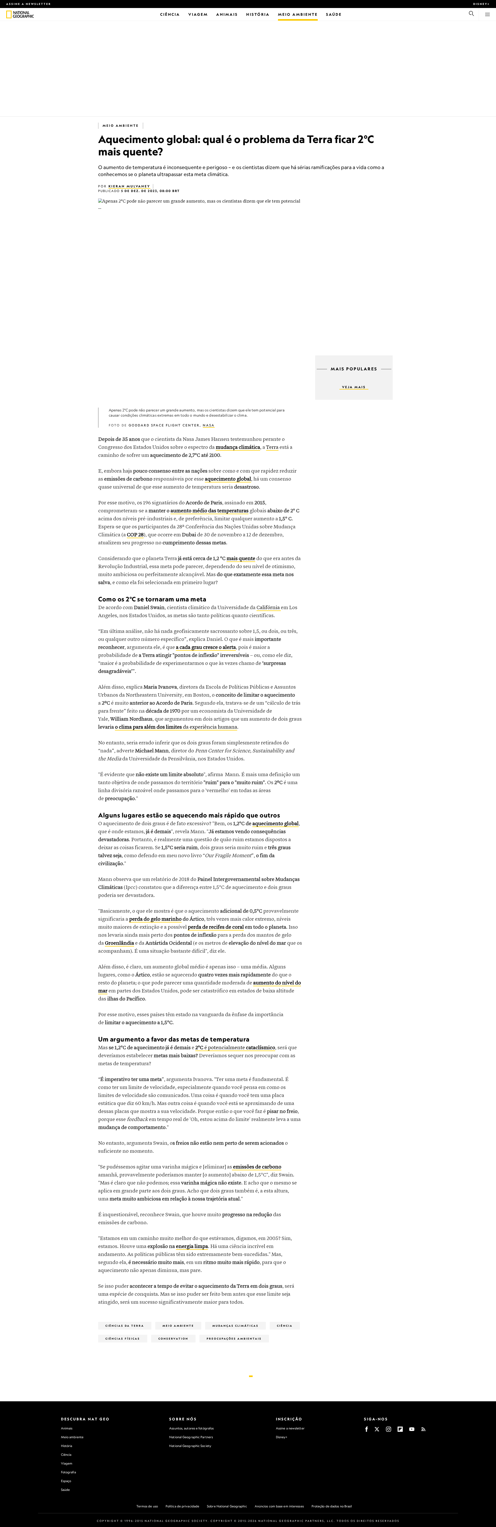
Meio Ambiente (121, 126)
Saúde (65, 1490)
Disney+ (481, 3)
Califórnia (269, 607)
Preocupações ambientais (234, 1338)
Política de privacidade (182, 1506)
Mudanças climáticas (235, 1325)
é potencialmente (235, 1048)
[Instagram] (388, 1431)
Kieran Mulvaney (129, 186)
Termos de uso (147, 1506)
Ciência (285, 1325)
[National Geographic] (9, 14)
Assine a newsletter (28, 3)
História (66, 1446)
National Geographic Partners (191, 1437)
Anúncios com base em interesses (279, 1506)
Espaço (66, 1481)
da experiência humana (176, 727)
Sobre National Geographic (227, 1506)
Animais (67, 1428)
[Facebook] (366, 1431)
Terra (272, 447)
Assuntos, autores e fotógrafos (191, 1428)
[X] (376, 1431)
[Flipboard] (400, 1431)
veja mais (354, 387)
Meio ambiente (72, 1437)
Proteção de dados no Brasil (332, 1506)
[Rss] (423, 1431)
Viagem (67, 1463)
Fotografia (68, 1472)
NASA (209, 425)
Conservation (173, 1338)
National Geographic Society (190, 1446)
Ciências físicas (122, 1338)
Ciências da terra (124, 1325)
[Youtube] (411, 1431)
